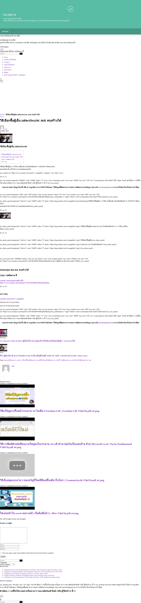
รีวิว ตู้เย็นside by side (66, 360)
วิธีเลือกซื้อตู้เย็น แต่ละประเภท (11, 154)
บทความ (7, 67)
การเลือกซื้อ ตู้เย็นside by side (30, 360)
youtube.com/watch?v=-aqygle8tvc (12, 299)
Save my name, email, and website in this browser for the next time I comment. (28, 553)
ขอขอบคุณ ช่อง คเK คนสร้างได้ (12, 157)
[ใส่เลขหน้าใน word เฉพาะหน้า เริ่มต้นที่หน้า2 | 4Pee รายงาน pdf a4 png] (17, 509)
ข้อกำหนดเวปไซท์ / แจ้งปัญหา (15, 75)
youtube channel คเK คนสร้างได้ (11, 281)
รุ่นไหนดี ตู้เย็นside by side (82, 360)
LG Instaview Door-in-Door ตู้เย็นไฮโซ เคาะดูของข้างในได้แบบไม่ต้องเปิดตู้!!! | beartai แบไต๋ (37, 341)
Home (2, 114)
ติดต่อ (6, 72)
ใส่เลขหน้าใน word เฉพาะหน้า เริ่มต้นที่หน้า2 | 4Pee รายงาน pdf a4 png (39, 513)
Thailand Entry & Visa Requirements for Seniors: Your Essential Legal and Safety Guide (33, 570)
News (2, 117)
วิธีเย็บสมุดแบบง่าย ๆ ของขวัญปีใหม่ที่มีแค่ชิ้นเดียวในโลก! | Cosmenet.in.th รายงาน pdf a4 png (52, 480)
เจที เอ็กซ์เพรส (9, 65)
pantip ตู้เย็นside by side (12, 360)
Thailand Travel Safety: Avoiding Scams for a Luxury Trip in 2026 (26, 573)
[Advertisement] (70, 97)
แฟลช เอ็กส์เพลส (10, 59)
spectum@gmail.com (106, 187)
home (6, 57)
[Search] (21, 54)
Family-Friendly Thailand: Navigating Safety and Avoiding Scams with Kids (29, 575)
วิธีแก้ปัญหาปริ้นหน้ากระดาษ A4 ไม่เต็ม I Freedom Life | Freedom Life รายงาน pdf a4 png (49, 411)
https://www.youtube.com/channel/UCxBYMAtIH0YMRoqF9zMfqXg (24, 283)
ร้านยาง (7, 62)
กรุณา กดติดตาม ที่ (7, 159)
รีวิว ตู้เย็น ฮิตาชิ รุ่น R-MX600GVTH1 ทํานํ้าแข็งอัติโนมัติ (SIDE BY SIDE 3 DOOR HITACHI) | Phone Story (44, 356)
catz (6, 129)
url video (4, 161)
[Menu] (1, 79)
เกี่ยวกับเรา (8, 70)
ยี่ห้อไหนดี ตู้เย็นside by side (49, 360)
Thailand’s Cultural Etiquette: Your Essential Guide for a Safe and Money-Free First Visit (33, 572)
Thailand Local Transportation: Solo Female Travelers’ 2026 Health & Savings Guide (32, 577)
